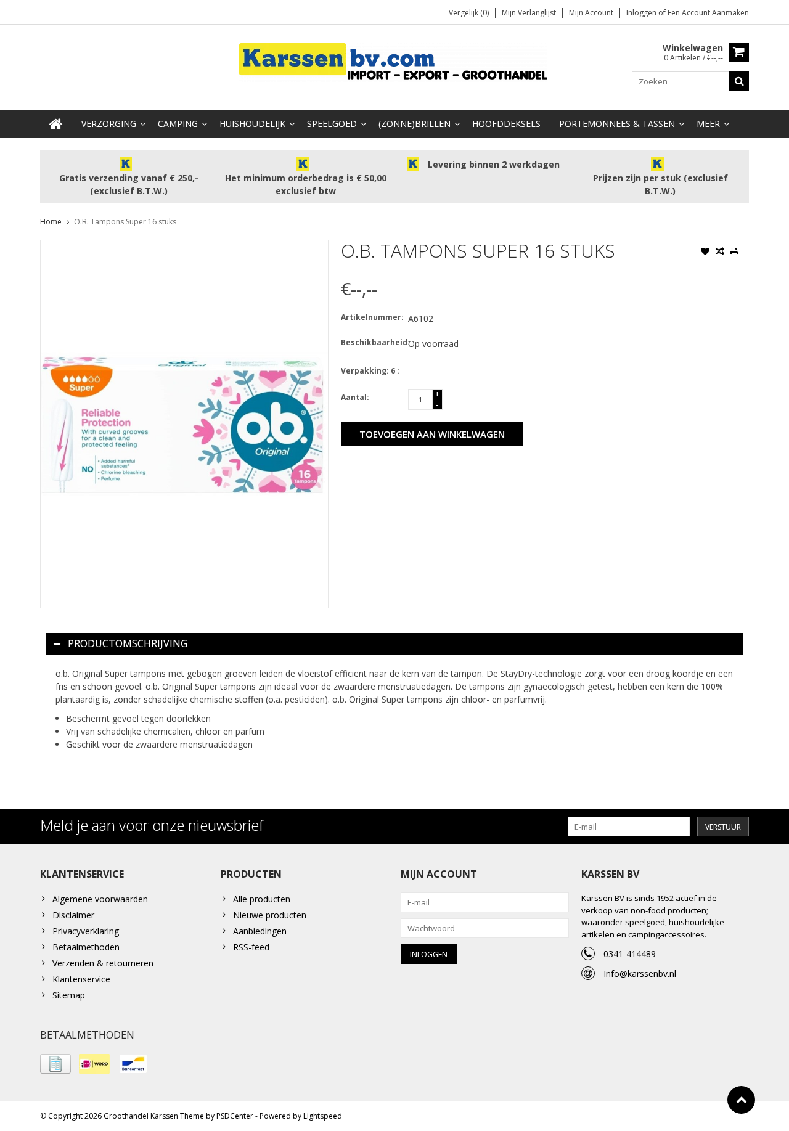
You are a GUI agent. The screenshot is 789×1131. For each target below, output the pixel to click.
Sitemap (68, 995)
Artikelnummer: (372, 317)
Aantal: (355, 397)
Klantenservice (81, 979)
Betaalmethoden (86, 947)
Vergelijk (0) (469, 12)
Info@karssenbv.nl (639, 973)
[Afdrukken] (734, 252)
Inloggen (642, 12)
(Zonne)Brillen (414, 123)
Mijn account (591, 12)
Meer (708, 123)
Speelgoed (332, 123)
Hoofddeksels (506, 123)
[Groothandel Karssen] (394, 61)
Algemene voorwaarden (100, 899)
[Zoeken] (739, 81)
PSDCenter (234, 1116)
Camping (178, 123)
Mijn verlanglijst (529, 12)
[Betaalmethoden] (55, 1064)
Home (51, 221)
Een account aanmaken (708, 12)
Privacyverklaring (85, 931)
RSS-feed (251, 947)
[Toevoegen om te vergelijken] (720, 252)
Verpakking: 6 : (370, 370)
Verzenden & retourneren (102, 963)
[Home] (56, 123)
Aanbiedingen (260, 931)
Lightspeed (322, 1116)
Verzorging (108, 123)
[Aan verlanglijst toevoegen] (705, 252)
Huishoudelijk (252, 123)
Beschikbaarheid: (372, 342)
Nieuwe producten (269, 915)
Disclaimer (73, 915)
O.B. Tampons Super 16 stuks (125, 221)
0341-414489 (629, 954)
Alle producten (261, 899)
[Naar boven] (741, 1100)
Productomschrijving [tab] (127, 643)
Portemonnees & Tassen (617, 123)
